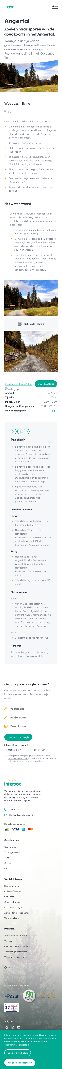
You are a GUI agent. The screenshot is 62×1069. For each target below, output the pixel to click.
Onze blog (9, 896)
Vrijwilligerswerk (12, 852)
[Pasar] (11, 996)
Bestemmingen (11, 886)
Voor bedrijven (11, 918)
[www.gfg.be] (11, 1007)
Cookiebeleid (22, 1044)
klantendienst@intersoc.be (22, 814)
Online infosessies (12, 891)
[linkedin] (18, 1027)
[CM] (29, 996)
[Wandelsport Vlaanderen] (47, 996)
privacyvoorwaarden (18, 758)
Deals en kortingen (13, 907)
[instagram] (12, 1027)
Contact (8, 863)
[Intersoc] (10, 6)
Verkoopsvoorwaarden (15, 957)
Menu (55, 6)
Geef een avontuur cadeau (17, 946)
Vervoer (8, 940)
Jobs (6, 857)
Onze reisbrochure (13, 902)
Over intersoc (10, 847)
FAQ (6, 868)
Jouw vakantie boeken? (15, 935)
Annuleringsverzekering (15, 951)
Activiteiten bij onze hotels (16, 912)
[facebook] (7, 1027)
